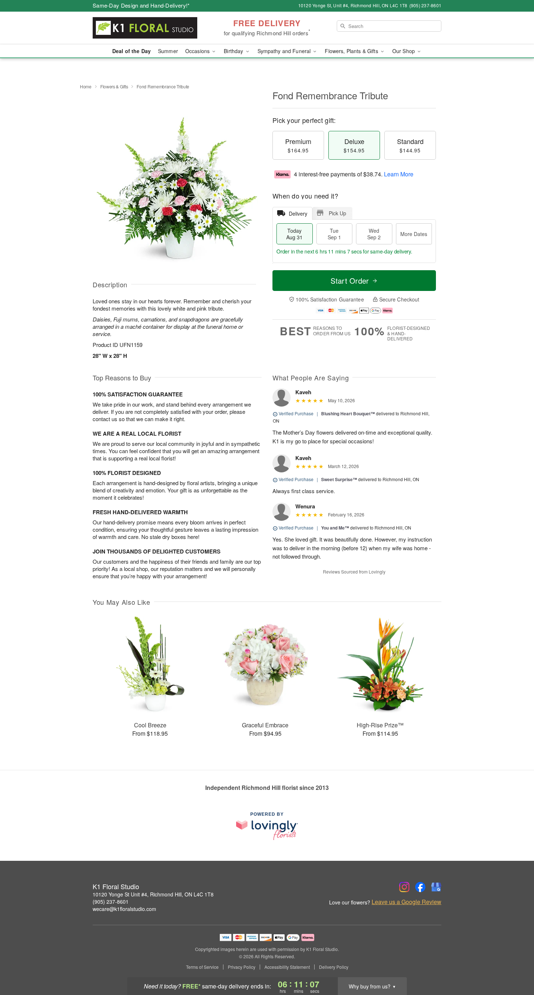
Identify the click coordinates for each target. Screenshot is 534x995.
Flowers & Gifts (114, 86)
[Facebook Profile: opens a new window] (420, 887)
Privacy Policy (241, 967)
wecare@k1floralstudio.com (124, 908)
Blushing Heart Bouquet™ (348, 413)
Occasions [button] (198, 51)
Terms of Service (202, 967)
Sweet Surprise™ (339, 479)
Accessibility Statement (287, 967)
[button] (515, 964)
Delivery (298, 213)
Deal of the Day (131, 51)
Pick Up (337, 213)
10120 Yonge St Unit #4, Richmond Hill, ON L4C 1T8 (153, 894)
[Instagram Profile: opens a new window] (404, 887)
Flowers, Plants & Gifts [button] (352, 51)
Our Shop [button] (404, 51)
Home (86, 86)
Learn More (398, 174)
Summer (168, 51)
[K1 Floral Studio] (145, 28)
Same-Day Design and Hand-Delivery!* (141, 5)
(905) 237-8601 (111, 901)
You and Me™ (335, 527)
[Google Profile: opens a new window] (436, 887)
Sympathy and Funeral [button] (285, 51)
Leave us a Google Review (406, 902)
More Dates (413, 233)
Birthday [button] (234, 51)
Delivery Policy (333, 967)
